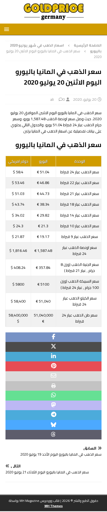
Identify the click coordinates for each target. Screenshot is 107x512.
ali (52, 99)
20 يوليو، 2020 (84, 99)
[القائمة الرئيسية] (7, 29)
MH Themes (53, 506)
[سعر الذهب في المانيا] (53, 20)
